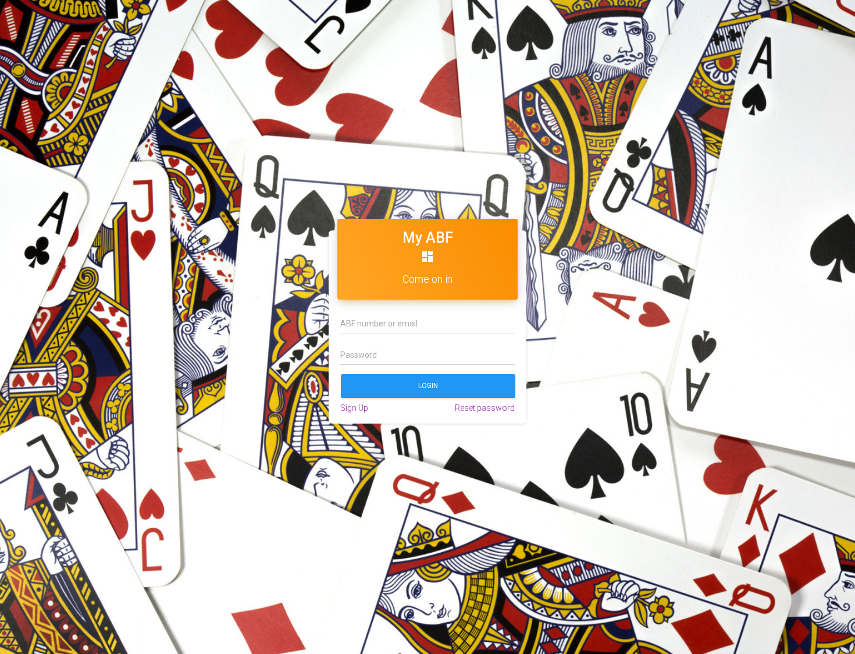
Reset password (485, 408)
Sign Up (354, 408)
